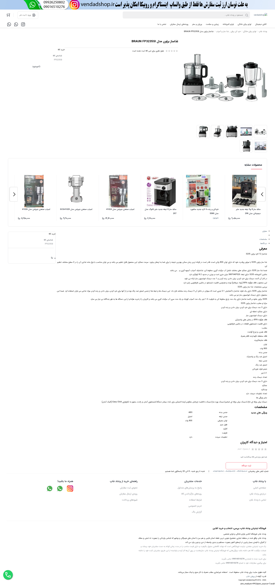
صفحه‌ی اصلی (259, 488)
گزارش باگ (197, 512)
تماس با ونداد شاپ (257, 500)
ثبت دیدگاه (246, 465)
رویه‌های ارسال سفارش (179, 24)
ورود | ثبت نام (25, 15)
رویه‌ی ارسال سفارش (128, 494)
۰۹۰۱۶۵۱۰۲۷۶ (230, 471)
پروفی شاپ (250, 576)
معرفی (264, 231)
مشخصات (263, 239)
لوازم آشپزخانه (228, 24)
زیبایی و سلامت (212, 24)
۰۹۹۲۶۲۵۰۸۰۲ (242, 471)
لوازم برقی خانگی (244, 24)
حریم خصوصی (195, 506)
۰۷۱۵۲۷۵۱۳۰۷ (218, 471)
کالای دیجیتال (261, 24)
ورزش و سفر (197, 24)
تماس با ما (162, 24)
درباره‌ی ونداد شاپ (257, 494)
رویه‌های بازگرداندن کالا (191, 494)
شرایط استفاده (195, 500)
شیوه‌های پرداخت (130, 500)
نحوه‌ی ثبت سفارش (129, 488)
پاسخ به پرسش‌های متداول (190, 488)
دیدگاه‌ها (263, 243)
